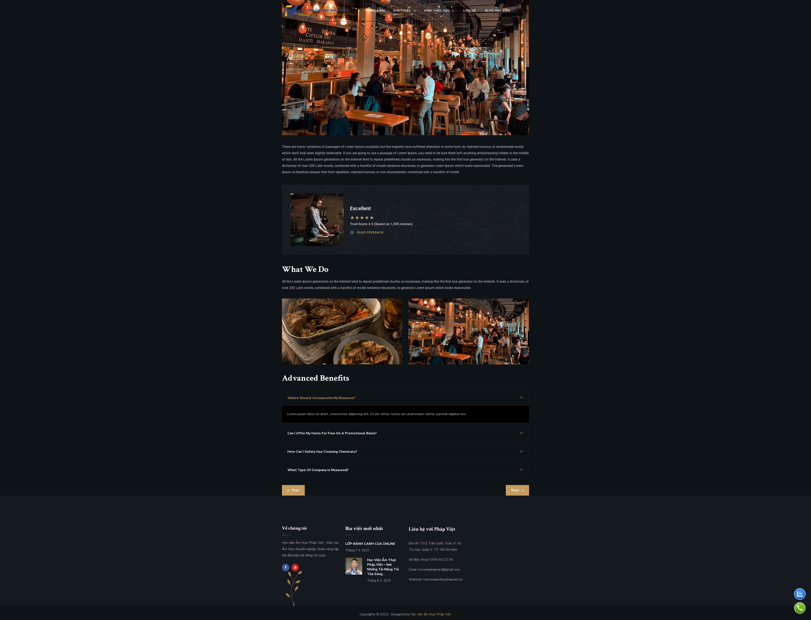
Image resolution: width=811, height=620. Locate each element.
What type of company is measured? (318, 470)
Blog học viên (497, 11)
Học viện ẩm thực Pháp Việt (430, 614)
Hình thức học (437, 11)
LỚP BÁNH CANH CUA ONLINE (370, 543)
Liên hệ (469, 11)
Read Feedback (370, 232)
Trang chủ (374, 11)
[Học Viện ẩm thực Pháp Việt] (315, 11)
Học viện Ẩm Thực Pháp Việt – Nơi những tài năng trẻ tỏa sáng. (383, 567)
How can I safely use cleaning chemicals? (322, 451)
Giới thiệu (402, 11)
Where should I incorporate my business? (321, 398)
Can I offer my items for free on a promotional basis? (332, 433)
